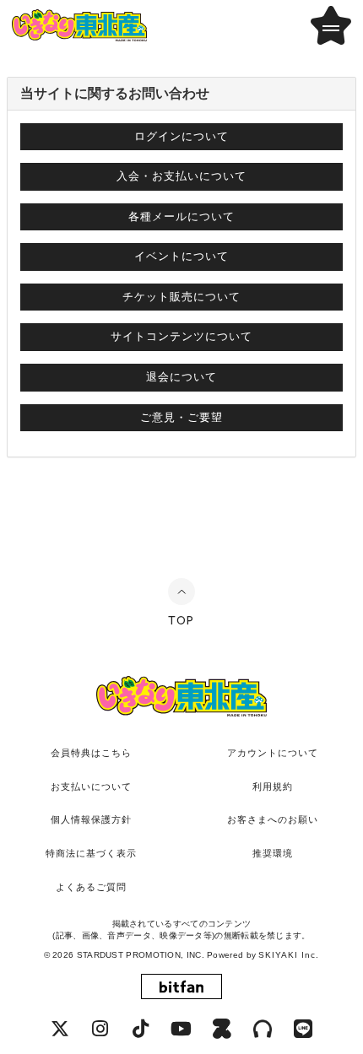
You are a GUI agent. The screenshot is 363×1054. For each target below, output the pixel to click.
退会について (181, 376)
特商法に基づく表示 (91, 853)
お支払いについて (91, 786)
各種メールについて (181, 216)
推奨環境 (272, 853)
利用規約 (272, 786)
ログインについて (181, 136)
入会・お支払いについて (181, 176)
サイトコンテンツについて (181, 336)
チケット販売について (181, 296)
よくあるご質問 (91, 887)
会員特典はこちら (91, 753)
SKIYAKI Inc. (288, 954)
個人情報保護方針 (91, 819)
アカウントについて (272, 753)
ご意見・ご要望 (181, 417)
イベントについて (181, 256)
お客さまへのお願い (272, 819)
